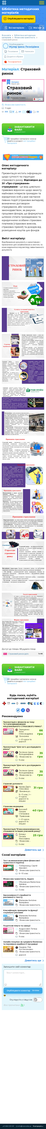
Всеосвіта (6, 35)
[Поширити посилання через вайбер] (28, 710)
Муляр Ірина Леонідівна (24, 47)
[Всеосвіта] (4, 2)
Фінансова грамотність (24, 37)
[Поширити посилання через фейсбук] (23, 710)
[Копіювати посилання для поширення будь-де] (18, 710)
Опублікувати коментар (23, 990)
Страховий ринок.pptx (18, 654)
